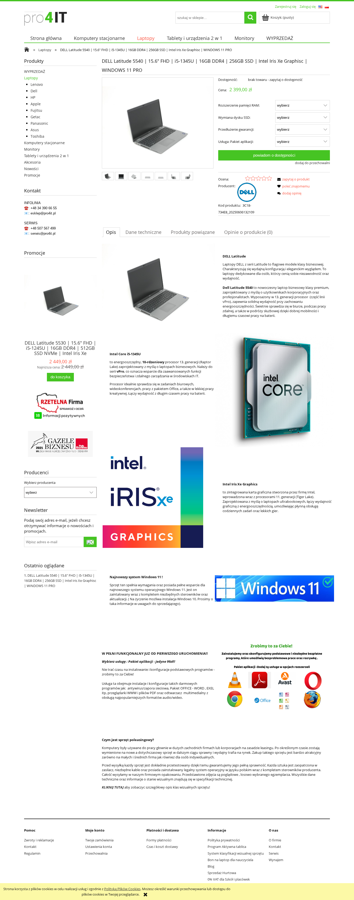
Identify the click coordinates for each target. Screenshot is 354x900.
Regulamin (32, 853)
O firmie (275, 840)
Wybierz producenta (39, 482)
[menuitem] (46, 38)
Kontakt (30, 846)
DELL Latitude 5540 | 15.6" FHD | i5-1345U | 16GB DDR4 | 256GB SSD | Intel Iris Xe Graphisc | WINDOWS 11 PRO (60, 580)
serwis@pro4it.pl (43, 233)
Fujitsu (36, 110)
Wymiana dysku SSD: (234, 117)
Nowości (31, 168)
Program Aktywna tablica (227, 846)
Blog (211, 866)
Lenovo (37, 84)
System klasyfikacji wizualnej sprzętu (236, 853)
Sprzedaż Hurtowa (222, 872)
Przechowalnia (96, 853)
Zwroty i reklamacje (39, 840)
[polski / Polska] (327, 6)
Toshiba (37, 136)
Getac (35, 116)
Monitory (32, 149)
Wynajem (276, 859)
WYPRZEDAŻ (34, 71)
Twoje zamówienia (99, 840)
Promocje (32, 175)
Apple (36, 103)
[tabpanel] (216, 529)
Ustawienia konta (98, 846)
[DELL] (247, 192)
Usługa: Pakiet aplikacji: (235, 141)
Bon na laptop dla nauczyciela (230, 859)
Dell (34, 90)
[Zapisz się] (90, 542)
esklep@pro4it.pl (43, 213)
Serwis (274, 853)
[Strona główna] (45, 18)
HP (33, 97)
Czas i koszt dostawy (162, 846)
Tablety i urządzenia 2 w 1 (46, 155)
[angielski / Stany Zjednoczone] (320, 6)
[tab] (111, 232)
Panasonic (39, 123)
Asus (35, 129)
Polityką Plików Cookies (122, 889)
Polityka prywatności (224, 840)
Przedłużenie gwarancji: (236, 129)
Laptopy (31, 77)
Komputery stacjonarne (44, 142)
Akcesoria (32, 162)
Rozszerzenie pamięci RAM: (239, 105)
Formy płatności (158, 840)
